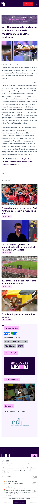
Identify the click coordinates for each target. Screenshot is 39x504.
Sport (20, 346)
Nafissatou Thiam (20, 341)
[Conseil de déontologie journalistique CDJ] (19, 422)
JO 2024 (8, 341)
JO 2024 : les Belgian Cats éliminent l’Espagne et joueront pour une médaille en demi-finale (17, 161)
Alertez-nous (28, 4)
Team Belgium (10, 346)
